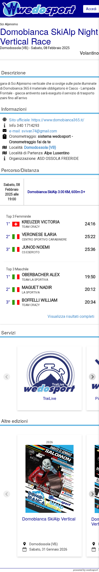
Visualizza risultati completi (71, 316)
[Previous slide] (6, 376)
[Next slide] (92, 376)
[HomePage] (39, 8)
